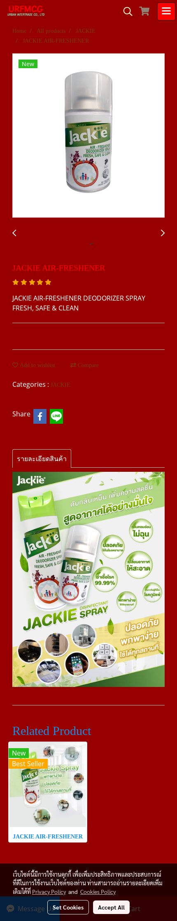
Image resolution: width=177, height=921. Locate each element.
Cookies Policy (98, 891)
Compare (87, 365)
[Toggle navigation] (166, 11)
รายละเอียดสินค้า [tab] (42, 458)
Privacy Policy (49, 891)
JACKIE (60, 385)
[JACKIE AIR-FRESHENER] (88, 136)
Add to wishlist (36, 365)
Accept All (111, 907)
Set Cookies (68, 907)
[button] (125, 11)
